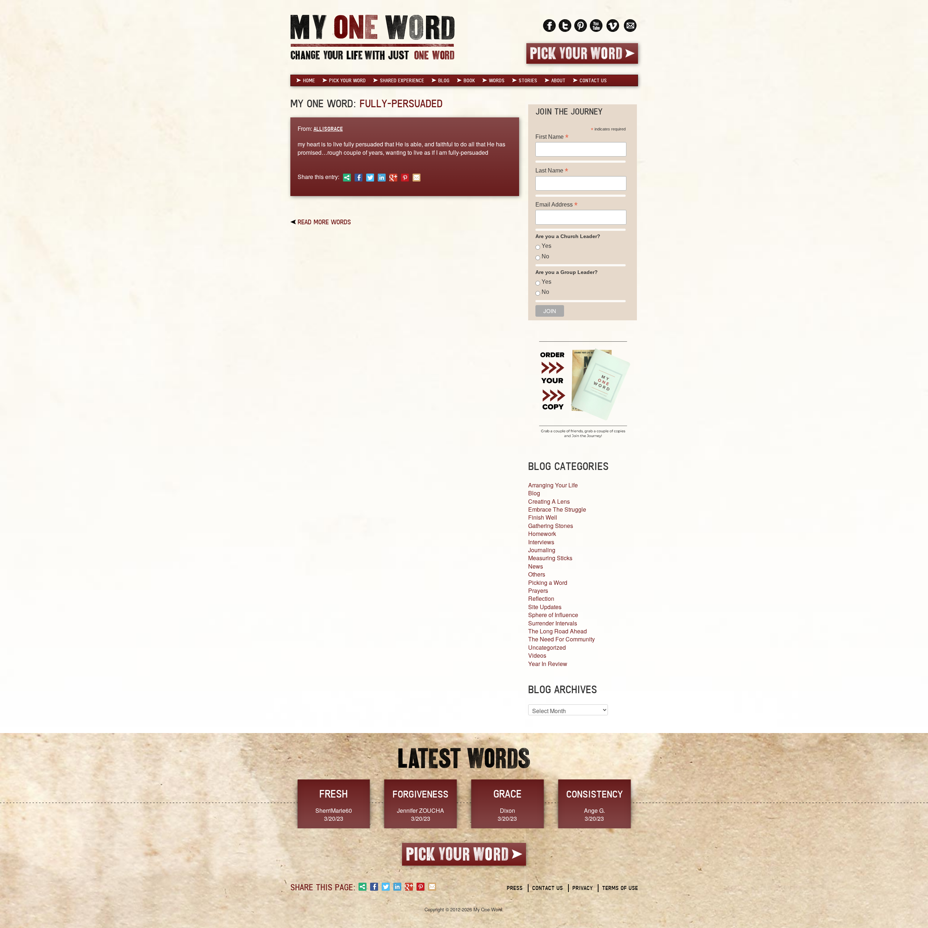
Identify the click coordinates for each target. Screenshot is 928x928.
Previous (282, 803)
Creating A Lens (549, 501)
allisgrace (328, 128)
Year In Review (547, 663)
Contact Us (593, 80)
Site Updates (545, 607)
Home (309, 80)
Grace (507, 793)
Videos (537, 655)
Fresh (333, 793)
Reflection (541, 598)
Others (536, 574)
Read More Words (324, 222)
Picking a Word (547, 582)
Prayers (538, 590)
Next (645, 803)
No (545, 256)
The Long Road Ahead (557, 631)
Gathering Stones (550, 525)
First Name (551, 137)
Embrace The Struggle (557, 509)
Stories (528, 80)
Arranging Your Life (553, 485)
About (558, 80)
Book (469, 80)
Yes (546, 246)
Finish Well (542, 517)
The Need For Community (561, 639)
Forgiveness (420, 794)
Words (497, 80)
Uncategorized (547, 647)
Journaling (541, 550)
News (535, 566)
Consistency (594, 794)
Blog (444, 80)
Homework (542, 533)
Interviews (541, 542)
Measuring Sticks (550, 558)
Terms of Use (620, 888)
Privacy (582, 888)
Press (515, 888)
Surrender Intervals (552, 623)
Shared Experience (402, 80)
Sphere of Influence (553, 615)
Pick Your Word (347, 80)
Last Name (551, 170)
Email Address (556, 204)
